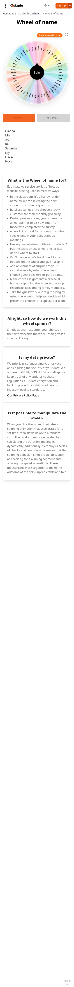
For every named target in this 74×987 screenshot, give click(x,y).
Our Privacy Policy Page (23, 395)
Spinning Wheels (30, 13)
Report (68, 984)
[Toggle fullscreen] (66, 34)
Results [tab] (52, 118)
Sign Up (61, 5)
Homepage (9, 13)
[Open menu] (5, 5)
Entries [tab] (18, 118)
